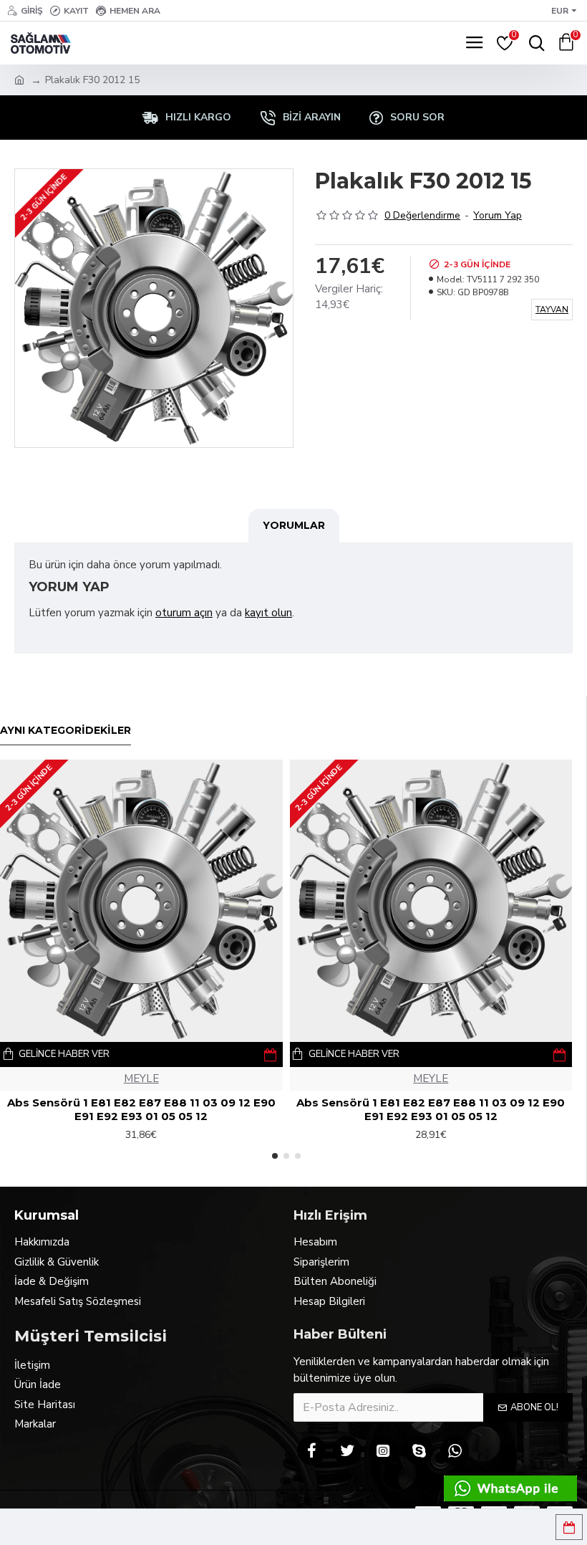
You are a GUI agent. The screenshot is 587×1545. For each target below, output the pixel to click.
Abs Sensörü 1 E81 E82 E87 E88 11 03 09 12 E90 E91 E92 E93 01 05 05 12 (141, 1110)
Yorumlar (294, 525)
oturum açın (184, 613)
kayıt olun (268, 613)
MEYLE (141, 1078)
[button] (275, 1156)
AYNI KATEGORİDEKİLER (65, 730)
